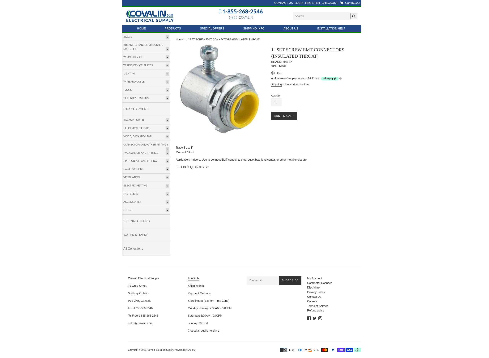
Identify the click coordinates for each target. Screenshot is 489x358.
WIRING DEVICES (133, 57)
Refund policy (315, 310)
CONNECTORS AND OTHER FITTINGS (145, 144)
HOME (141, 28)
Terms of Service (317, 305)
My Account (314, 278)
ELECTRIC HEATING (135, 185)
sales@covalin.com (140, 323)
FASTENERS (130, 193)
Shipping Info (196, 285)
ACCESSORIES (132, 201)
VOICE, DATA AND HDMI (137, 136)
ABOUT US (290, 28)
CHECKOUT (330, 2)
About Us (193, 278)
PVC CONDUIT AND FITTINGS (140, 152)
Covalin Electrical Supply (160, 350)
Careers (312, 301)
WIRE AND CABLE (134, 81)
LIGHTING (129, 73)
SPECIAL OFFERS (212, 28)
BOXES (127, 36)
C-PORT (128, 210)
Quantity (275, 95)
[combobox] (321, 16)
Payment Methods (199, 293)
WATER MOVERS (135, 235)
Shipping (276, 84)
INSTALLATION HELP (331, 28)
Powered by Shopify (184, 350)
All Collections (133, 248)
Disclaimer (314, 287)
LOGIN (299, 2)
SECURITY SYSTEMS (136, 98)
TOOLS (127, 89)
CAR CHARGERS (136, 109)
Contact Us (314, 296)
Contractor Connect (319, 282)
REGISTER (313, 2)
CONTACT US (284, 2)
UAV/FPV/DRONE (133, 169)
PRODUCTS (173, 28)
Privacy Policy (316, 292)
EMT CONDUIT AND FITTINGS (141, 160)
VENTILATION (131, 177)
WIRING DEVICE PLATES (138, 65)
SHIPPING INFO (254, 28)
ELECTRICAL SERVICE (137, 128)
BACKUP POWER (133, 120)
